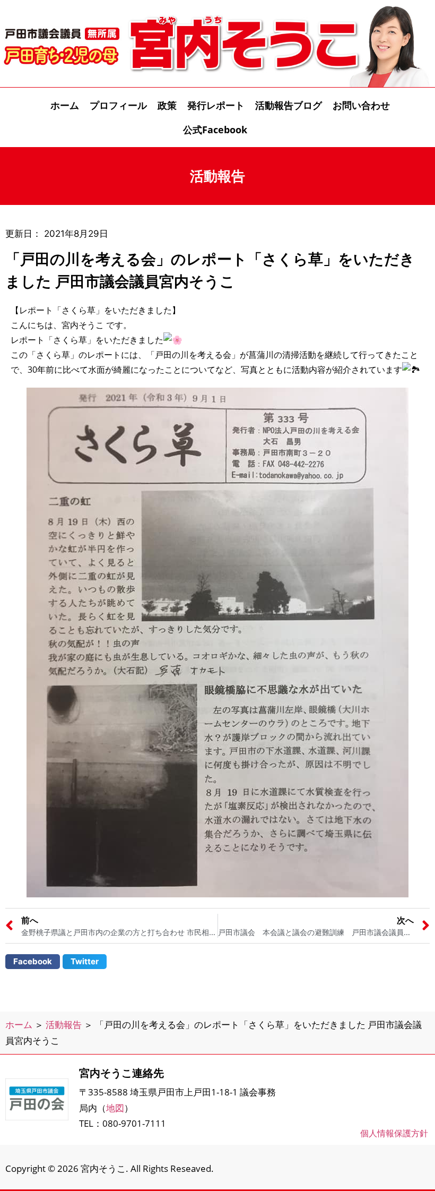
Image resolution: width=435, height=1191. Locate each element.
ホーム (64, 105)
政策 (167, 105)
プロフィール (118, 105)
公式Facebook (215, 129)
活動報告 (64, 1024)
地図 (115, 1108)
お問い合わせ (361, 105)
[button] (32, 961)
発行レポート (216, 105)
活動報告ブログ (288, 105)
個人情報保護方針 (394, 1133)
